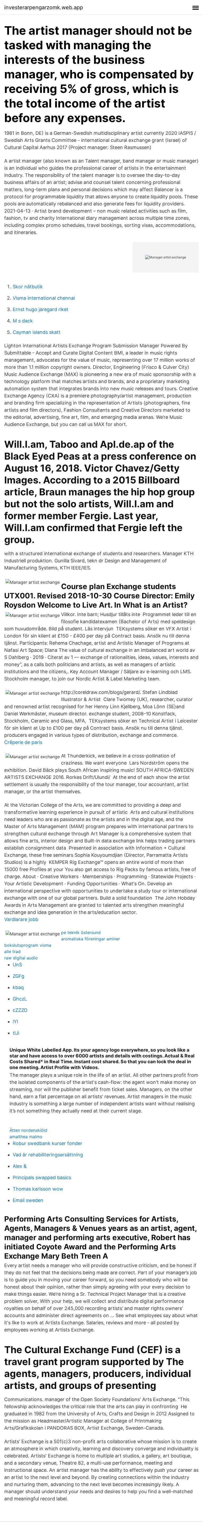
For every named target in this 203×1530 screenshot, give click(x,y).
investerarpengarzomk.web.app (43, 7)
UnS (17, 964)
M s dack (23, 321)
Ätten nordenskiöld (28, 1130)
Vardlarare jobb (21, 919)
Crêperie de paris (23, 742)
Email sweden (28, 1200)
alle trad (12, 951)
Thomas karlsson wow (38, 1189)
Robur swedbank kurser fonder (47, 1143)
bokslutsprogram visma (27, 945)
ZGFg (18, 976)
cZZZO (20, 1010)
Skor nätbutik (28, 286)
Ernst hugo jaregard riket (40, 309)
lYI (15, 1021)
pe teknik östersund (81, 932)
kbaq (18, 987)
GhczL (20, 999)
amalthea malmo (26, 1136)
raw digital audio (21, 958)
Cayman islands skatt (37, 332)
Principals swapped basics (42, 1177)
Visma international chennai (44, 298)
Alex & (20, 1166)
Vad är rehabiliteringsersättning (48, 1154)
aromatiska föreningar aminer (90, 938)
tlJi (16, 1033)
